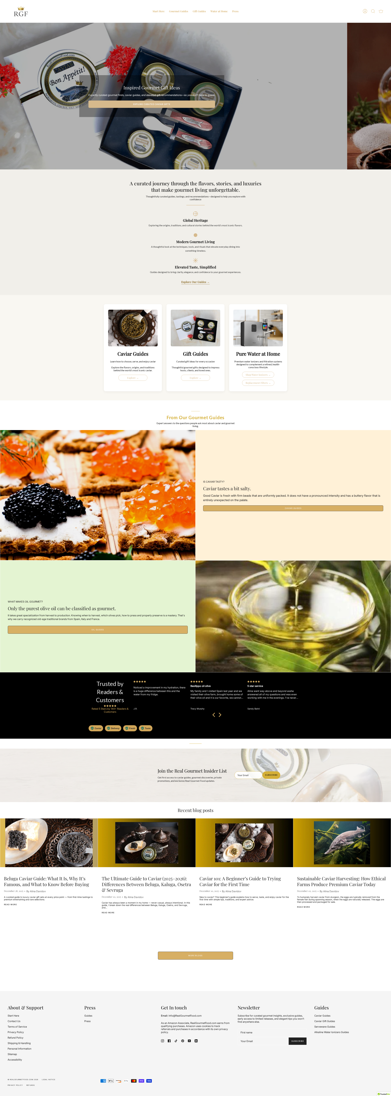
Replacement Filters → (258, 382)
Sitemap (12, 1054)
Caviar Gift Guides (324, 1021)
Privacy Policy (16, 1032)
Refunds (30, 1085)
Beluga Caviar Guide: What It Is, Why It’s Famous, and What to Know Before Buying (46, 881)
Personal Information (19, 1048)
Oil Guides (97, 630)
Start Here (13, 1015)
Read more (10, 904)
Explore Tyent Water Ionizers (290, 104)
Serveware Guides (324, 1026)
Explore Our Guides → (195, 282)
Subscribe (271, 775)
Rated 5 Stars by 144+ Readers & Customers (110, 710)
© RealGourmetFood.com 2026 (23, 1079)
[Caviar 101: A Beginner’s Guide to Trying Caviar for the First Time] (244, 842)
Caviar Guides (293, 508)
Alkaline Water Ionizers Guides (331, 1032)
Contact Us (14, 1021)
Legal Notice (48, 1079)
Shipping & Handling (19, 1043)
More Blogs (195, 955)
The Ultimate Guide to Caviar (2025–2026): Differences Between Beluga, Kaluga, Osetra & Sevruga (146, 884)
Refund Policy (15, 1037)
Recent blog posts (195, 810)
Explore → (133, 377)
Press (87, 1021)
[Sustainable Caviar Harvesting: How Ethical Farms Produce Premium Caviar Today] (342, 842)
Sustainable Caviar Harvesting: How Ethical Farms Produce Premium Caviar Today (341, 881)
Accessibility (15, 1059)
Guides (88, 1015)
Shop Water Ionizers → (258, 374)
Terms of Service (17, 1026)
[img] (110, 705)
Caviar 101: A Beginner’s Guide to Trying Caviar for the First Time (240, 881)
